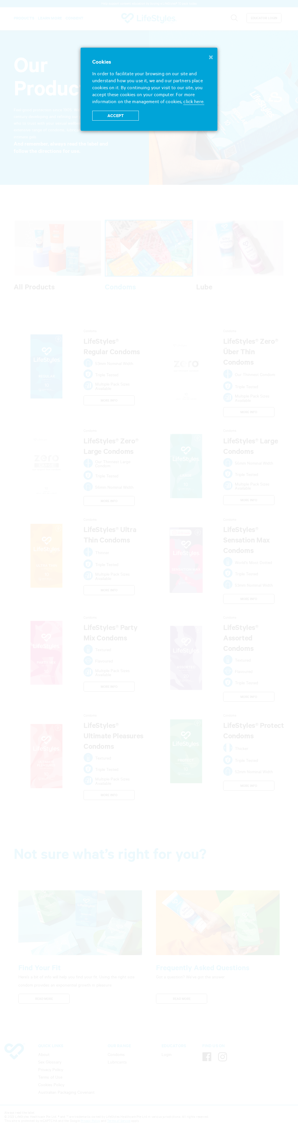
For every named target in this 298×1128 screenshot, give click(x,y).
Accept (115, 115)
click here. (193, 101)
